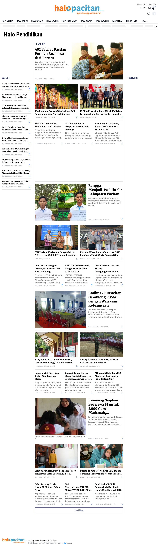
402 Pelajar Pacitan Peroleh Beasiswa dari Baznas (50, 53)
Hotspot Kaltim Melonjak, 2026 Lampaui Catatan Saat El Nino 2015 (16, 86)
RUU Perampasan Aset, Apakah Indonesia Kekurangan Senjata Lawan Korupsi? (16, 162)
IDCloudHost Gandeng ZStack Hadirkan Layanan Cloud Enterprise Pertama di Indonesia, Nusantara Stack (101, 113)
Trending (132, 77)
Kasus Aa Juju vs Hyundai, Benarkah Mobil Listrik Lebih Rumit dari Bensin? (15, 129)
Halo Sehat (117, 21)
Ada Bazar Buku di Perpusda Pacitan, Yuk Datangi (76, 126)
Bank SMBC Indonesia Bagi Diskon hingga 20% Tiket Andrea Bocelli (14, 97)
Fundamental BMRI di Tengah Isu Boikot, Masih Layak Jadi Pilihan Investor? (15, 151)
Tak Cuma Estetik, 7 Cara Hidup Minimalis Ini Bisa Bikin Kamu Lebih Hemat (16, 173)
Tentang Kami (33, 540)
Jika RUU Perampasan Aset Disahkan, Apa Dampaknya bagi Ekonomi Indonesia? (14, 118)
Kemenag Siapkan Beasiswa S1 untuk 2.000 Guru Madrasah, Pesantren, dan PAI (104, 408)
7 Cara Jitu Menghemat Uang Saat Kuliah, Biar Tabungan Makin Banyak (15, 140)
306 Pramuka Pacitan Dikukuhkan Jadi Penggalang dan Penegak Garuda (55, 112)
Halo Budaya (86, 21)
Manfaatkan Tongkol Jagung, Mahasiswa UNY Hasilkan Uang (47, 268)
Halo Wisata (37, 21)
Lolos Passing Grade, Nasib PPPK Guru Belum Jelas (47, 487)
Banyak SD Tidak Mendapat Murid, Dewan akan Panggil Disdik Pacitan (54, 361)
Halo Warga (22, 21)
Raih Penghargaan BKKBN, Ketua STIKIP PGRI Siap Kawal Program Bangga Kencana (77, 490)
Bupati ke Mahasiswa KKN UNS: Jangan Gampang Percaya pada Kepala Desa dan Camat (101, 472)
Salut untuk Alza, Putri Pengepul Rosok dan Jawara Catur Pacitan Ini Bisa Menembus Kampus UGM (55, 472)
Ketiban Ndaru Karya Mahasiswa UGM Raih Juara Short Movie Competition (100, 253)
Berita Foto (131, 21)
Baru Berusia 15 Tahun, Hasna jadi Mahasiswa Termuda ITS (107, 126)
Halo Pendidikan (69, 21)
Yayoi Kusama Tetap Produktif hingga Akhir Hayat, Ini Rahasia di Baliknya (15, 183)
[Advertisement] (17, 58)
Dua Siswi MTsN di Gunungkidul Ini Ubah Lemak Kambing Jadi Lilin (108, 487)
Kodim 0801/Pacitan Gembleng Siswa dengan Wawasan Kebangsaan (105, 299)
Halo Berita (7, 21)
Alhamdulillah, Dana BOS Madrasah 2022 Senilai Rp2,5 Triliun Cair (108, 376)
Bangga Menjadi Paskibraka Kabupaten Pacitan (105, 190)
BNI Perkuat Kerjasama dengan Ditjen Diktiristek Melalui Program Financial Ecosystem (55, 254)
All (144, 21)
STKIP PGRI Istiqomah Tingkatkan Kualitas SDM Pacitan (77, 268)
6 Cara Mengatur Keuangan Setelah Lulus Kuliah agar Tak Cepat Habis (15, 108)
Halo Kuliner (52, 21)
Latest (6, 77)
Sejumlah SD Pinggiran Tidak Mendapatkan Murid (47, 376)
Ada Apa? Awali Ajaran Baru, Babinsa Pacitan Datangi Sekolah (99, 361)
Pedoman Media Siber (48, 540)
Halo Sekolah (102, 21)
